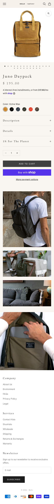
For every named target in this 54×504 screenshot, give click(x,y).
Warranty (7, 443)
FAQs (5, 394)
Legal (5, 403)
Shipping (7, 434)
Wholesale (8, 429)
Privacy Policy (10, 398)
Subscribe (14, 479)
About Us (7, 384)
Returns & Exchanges (13, 439)
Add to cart (27, 164)
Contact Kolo (9, 419)
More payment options (27, 179)
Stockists (7, 424)
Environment (9, 389)
